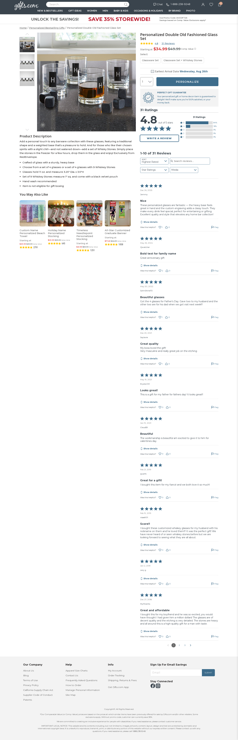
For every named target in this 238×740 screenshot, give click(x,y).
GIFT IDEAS (74, 10)
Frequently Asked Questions (81, 680)
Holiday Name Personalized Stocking (57, 233)
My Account (115, 670)
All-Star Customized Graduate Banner (117, 232)
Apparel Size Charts (76, 670)
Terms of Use (30, 680)
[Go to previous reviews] (168, 645)
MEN (105, 10)
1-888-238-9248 (180, 4)
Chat (160, 4)
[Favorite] (211, 4)
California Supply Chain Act (38, 690)
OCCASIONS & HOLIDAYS (148, 10)
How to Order (73, 685)
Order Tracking (116, 675)
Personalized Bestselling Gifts (47, 27)
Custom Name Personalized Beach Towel (32, 233)
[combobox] (154, 161)
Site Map (71, 694)
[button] (199, 122)
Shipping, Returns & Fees (122, 680)
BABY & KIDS (121, 10)
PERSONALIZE (187, 81)
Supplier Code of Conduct (38, 694)
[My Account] (203, 4)
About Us (28, 670)
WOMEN (92, 10)
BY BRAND (175, 10)
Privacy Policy (31, 685)
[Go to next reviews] (190, 645)
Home (23, 27)
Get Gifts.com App (118, 687)
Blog (26, 675)
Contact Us (72, 675)
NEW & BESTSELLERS (50, 10)
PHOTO (190, 10)
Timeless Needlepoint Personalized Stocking (84, 235)
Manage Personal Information (83, 690)
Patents (27, 699)
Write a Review (159, 138)
